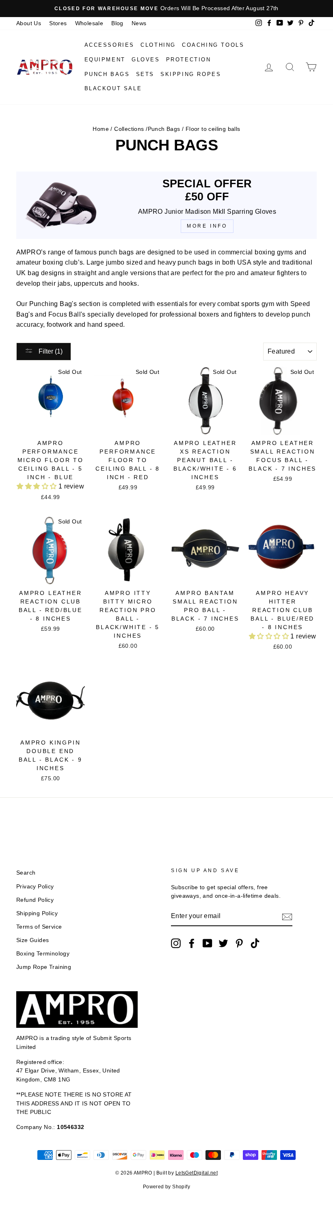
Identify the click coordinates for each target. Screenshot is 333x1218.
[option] (166, 8)
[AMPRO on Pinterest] (239, 943)
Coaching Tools (213, 45)
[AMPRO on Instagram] (176, 943)
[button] (37, 486)
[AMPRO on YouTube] (207, 943)
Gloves (146, 59)
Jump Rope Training (43, 967)
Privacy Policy (35, 887)
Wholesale (89, 23)
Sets (145, 74)
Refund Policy (35, 900)
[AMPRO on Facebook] (192, 943)
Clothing (158, 45)
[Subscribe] (287, 916)
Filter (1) (50, 351)
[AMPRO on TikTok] (255, 943)
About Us (28, 23)
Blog (117, 23)
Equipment (104, 59)
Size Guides (32, 940)
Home (101, 129)
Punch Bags (107, 74)
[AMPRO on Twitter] (223, 943)
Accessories (109, 45)
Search (25, 873)
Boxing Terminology (42, 954)
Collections (129, 129)
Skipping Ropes (190, 74)
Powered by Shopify (166, 1187)
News (139, 23)
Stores (58, 23)
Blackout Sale (113, 88)
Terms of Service (39, 927)
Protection (188, 59)
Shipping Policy (37, 913)
